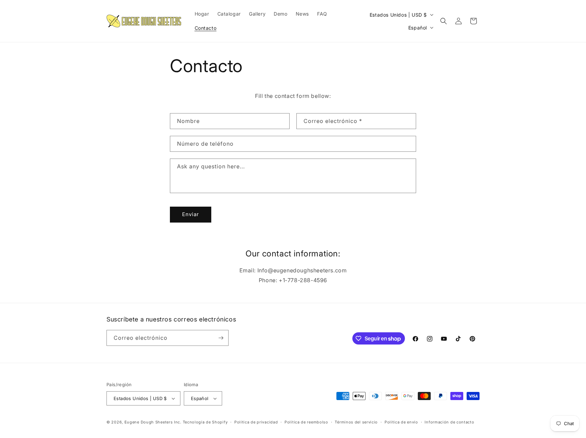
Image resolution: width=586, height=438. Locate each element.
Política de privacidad (256, 422)
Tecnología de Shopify (205, 422)
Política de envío (401, 422)
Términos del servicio (356, 422)
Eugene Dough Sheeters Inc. (152, 422)
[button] (443, 21)
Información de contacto (449, 422)
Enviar (190, 214)
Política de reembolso (306, 422)
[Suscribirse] (220, 338)
